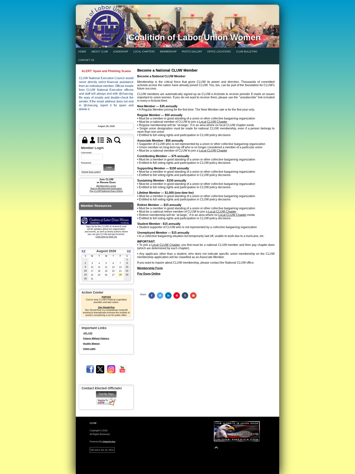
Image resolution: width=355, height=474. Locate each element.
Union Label (89, 349)
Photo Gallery (192, 51)
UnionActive (108, 441)
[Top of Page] (216, 447)
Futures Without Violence (96, 338)
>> (129, 251)
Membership (168, 51)
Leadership (120, 51)
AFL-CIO (87, 333)
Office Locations (219, 51)
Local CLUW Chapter (213, 121)
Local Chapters (144, 51)
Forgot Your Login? (91, 172)
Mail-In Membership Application (106, 188)
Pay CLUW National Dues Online (106, 191)
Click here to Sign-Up (106, 237)
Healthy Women (91, 343)
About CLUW (99, 51)
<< (84, 251)
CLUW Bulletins (246, 51)
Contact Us (86, 60)
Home (82, 51)
